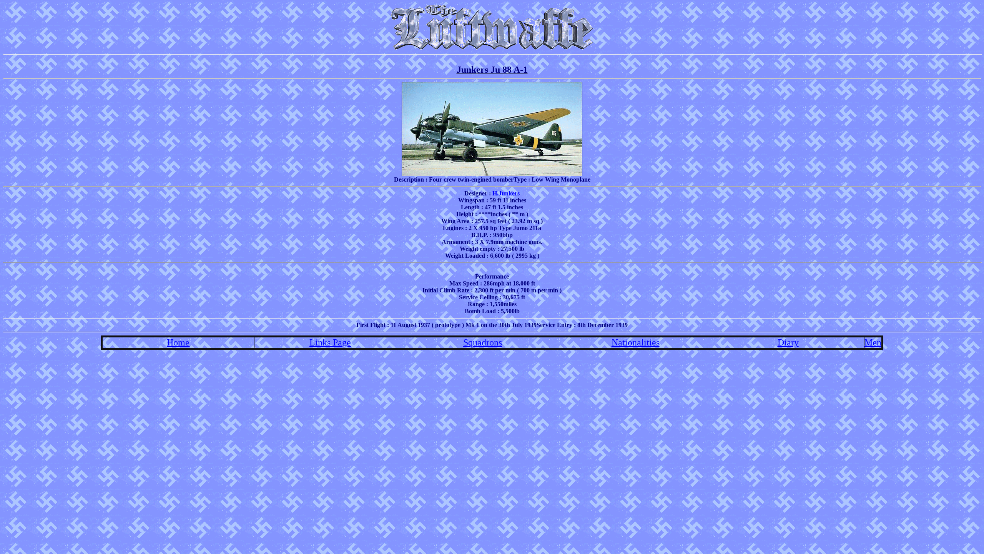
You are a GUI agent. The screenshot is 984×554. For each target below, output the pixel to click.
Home (178, 342)
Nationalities (636, 342)
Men (872, 342)
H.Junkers (506, 193)
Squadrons (482, 342)
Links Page (330, 342)
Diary (788, 342)
